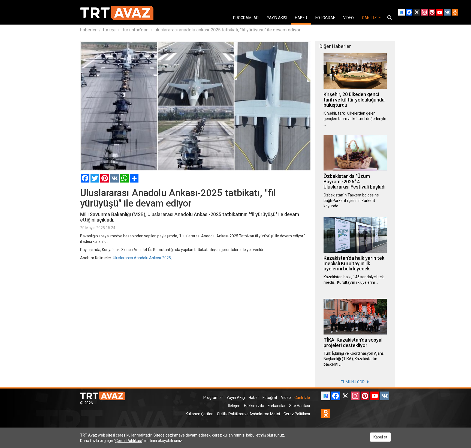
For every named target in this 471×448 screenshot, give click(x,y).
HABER (301, 18)
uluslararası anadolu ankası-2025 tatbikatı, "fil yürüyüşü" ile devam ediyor (228, 29)
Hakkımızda (254, 406)
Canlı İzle (302, 397)
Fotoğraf (269, 397)
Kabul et (380, 437)
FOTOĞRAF (325, 18)
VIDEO (348, 18)
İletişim (234, 406)
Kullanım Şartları (199, 414)
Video (286, 397)
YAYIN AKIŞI (277, 18)
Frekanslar (277, 406)
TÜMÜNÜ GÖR (353, 382)
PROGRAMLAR (246, 18)
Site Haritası (299, 406)
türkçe (109, 29)
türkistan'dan (135, 29)
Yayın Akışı (236, 397)
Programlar (213, 397)
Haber (254, 397)
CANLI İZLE (371, 18)
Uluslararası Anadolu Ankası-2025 (142, 258)
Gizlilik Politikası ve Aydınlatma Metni (248, 414)
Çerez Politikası (296, 414)
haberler (88, 29)
